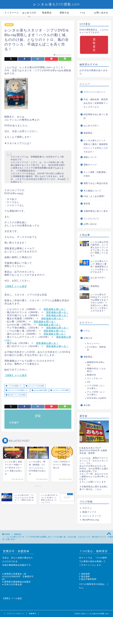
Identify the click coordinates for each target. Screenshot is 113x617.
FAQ (82, 12)
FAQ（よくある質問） (95, 196)
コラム (87, 331)
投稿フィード (89, 512)
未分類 (87, 405)
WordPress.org (90, 519)
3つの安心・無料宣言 (96, 348)
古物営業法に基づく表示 (96, 211)
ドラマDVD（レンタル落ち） (96, 387)
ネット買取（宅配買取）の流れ (96, 174)
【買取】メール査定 (15, 286)
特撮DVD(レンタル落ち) (96, 369)
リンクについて (91, 219)
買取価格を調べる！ (55, 309)
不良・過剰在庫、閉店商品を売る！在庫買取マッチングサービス (96, 103)
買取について (90, 157)
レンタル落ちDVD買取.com (56, 4)
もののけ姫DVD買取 (40, 390)
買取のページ (90, 165)
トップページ (12, 12)
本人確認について (92, 191)
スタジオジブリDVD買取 (35, 386)
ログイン (87, 508)
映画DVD (91, 375)
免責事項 (32, 613)
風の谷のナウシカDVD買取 (16, 395)
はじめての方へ (29, 13)
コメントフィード (91, 516)
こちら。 (99, 489)
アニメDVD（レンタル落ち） (96, 393)
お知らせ (88, 338)
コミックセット (94, 378)
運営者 (87, 204)
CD (88, 382)
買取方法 (64, 12)
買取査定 (94, 45)
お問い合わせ (101, 12)
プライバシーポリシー (95, 92)
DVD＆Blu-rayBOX (96, 398)
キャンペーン (93, 343)
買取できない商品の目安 (96, 183)
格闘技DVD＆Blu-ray (96, 363)
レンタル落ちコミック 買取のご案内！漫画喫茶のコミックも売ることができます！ (96, 146)
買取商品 (9, 25)
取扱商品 (47, 12)
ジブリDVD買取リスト (15, 386)
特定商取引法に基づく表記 (96, 116)
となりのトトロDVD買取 (60, 390)
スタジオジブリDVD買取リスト (17, 390)
